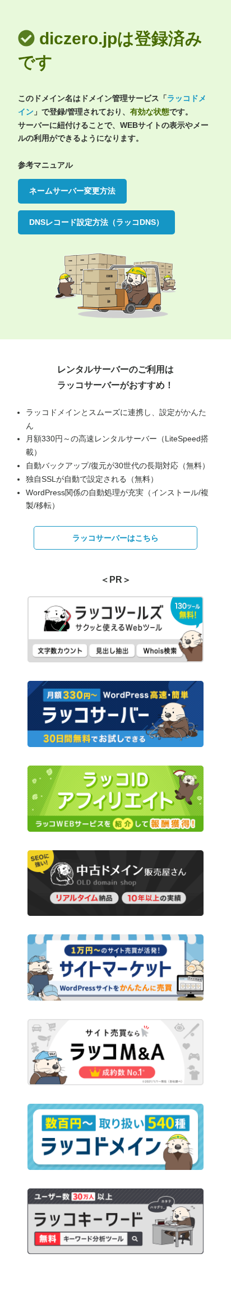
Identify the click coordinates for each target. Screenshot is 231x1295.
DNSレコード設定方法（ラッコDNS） (96, 222)
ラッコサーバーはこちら (115, 537)
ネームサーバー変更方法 (72, 190)
